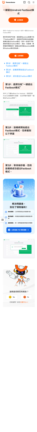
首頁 (4, 31)
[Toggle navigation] (32, 2)
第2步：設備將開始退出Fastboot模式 (20, 70)
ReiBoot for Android (13, 31)
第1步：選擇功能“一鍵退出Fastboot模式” (17, 64)
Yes (14, 297)
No (28, 297)
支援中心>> (24, 302)
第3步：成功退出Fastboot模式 (19, 76)
